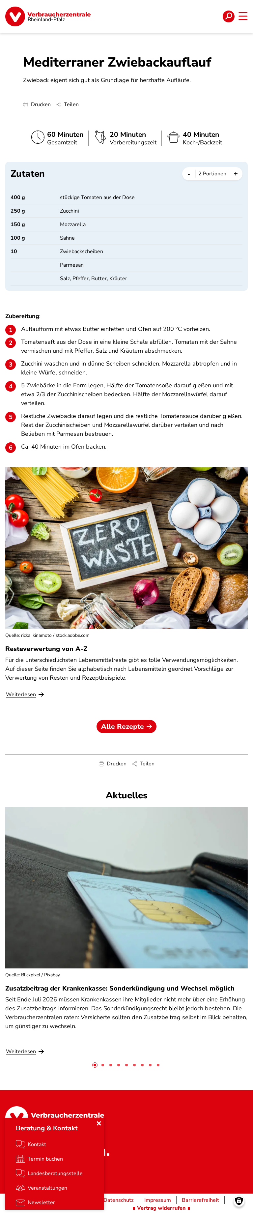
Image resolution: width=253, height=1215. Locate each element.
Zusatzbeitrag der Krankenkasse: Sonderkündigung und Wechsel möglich (120, 988)
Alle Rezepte (122, 726)
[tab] (95, 1065)
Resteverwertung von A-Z (46, 648)
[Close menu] (98, 1123)
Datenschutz (118, 1200)
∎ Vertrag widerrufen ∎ (161, 1208)
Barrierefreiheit (200, 1200)
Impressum (157, 1200)
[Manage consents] (239, 1201)
